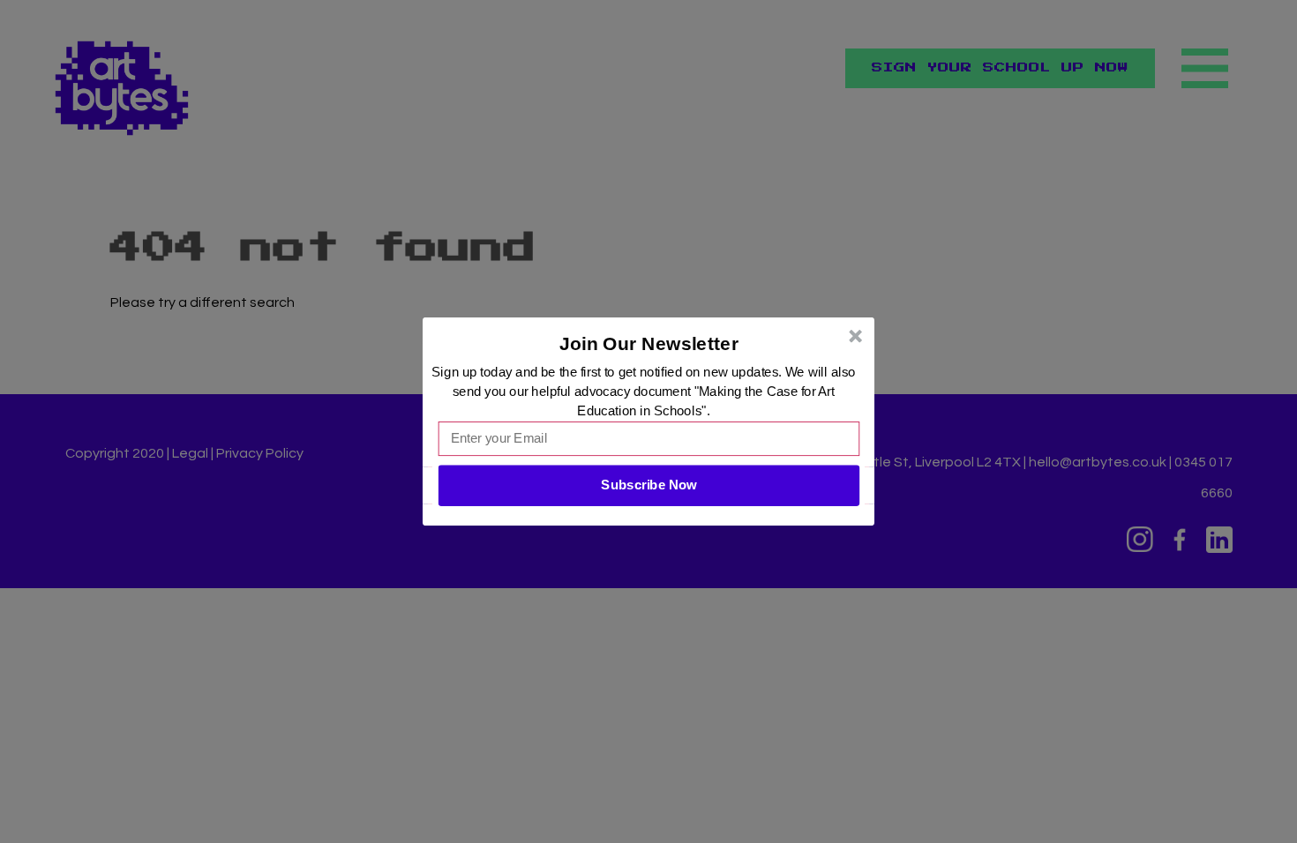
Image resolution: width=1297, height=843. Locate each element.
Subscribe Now (648, 485)
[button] (649, 344)
